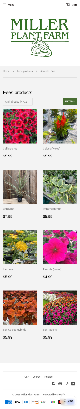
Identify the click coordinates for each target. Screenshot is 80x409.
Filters (70, 101)
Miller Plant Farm (30, 394)
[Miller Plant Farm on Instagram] (67, 384)
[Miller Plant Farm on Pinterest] (60, 384)
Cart (74, 4)
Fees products (25, 71)
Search (36, 376)
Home (6, 71)
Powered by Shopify (54, 394)
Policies (48, 376)
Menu (11, 4)
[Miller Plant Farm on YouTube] (73, 384)
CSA (26, 376)
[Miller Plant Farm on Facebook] (53, 384)
